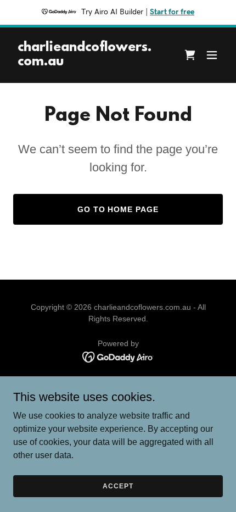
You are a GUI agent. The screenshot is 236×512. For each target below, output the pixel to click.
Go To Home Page (118, 209)
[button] (212, 55)
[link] (86, 62)
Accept (118, 485)
